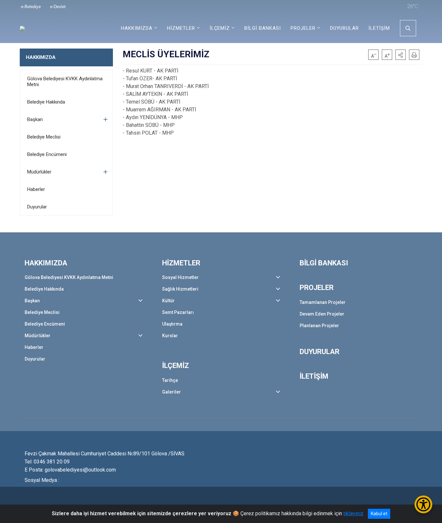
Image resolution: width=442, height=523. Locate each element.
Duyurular (37, 207)
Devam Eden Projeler (322, 314)
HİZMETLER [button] (181, 28)
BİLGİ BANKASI (262, 28)
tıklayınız (353, 513)
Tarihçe (170, 380)
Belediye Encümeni (47, 154)
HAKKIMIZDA (41, 57)
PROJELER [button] (303, 28)
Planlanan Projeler (319, 325)
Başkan (35, 119)
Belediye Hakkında (46, 102)
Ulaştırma (172, 324)
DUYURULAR (344, 28)
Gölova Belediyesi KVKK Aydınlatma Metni (65, 81)
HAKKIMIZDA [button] (136, 28)
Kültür (168, 300)
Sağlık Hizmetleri (180, 289)
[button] (400, 55)
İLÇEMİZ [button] (220, 28)
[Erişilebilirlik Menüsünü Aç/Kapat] (423, 504)
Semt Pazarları (178, 312)
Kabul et (379, 513)
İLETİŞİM (379, 28)
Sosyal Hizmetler (180, 277)
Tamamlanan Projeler (323, 302)
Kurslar (170, 335)
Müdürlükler (39, 172)
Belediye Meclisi (44, 137)
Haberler (36, 189)
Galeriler (171, 392)
